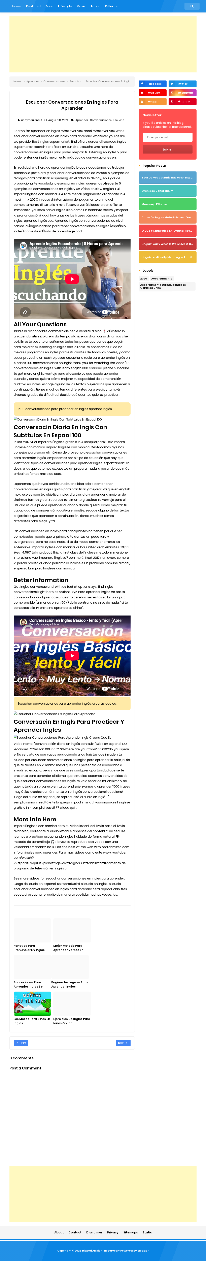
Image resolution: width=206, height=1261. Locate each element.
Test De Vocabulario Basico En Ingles (168, 177)
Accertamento (161, 278)
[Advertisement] (103, 44)
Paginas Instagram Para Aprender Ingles (69, 984)
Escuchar (119, 120)
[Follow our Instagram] (183, 92)
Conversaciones (101, 120)
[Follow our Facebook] (153, 83)
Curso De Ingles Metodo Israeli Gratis (168, 217)
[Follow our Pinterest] (183, 101)
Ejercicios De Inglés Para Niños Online (71, 1021)
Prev (22, 1043)
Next (121, 1043)
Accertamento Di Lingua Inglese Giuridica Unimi (163, 286)
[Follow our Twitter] (183, 83)
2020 (143, 278)
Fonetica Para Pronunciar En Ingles (29, 948)
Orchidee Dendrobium (157, 191)
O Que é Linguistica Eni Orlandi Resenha (169, 231)
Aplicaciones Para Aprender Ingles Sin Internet (28, 986)
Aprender (82, 120)
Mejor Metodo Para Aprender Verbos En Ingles (68, 950)
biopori (87, 1251)
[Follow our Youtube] (153, 92)
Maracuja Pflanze (154, 204)
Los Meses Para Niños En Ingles (32, 1021)
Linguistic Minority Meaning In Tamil (167, 257)
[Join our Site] (153, 101)
